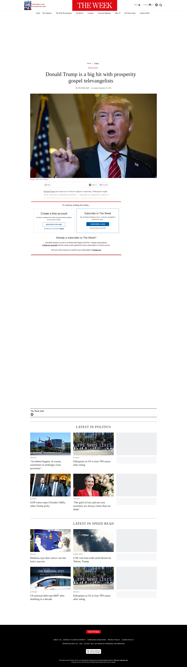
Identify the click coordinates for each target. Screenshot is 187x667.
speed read (93, 68)
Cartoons (91, 13)
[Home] (38, 13)
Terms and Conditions (96, 640)
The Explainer (47, 13)
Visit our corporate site (121, 660)
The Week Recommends (64, 13)
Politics (96, 63)
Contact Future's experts (74, 640)
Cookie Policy (128, 640)
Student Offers (145, 13)
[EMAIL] (32, 414)
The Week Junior (130, 13)
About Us (57, 640)
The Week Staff (83, 88)
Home (89, 63)
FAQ (80, 644)
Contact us (96, 250)
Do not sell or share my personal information (104, 644)
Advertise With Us (70, 644)
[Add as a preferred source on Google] (93, 651)
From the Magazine (104, 13)
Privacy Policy (114, 640)
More (117, 13)
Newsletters (79, 13)
